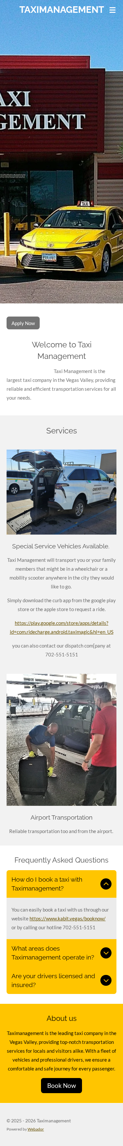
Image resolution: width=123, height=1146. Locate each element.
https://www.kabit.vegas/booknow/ (68, 918)
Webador (36, 1129)
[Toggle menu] (112, 9)
